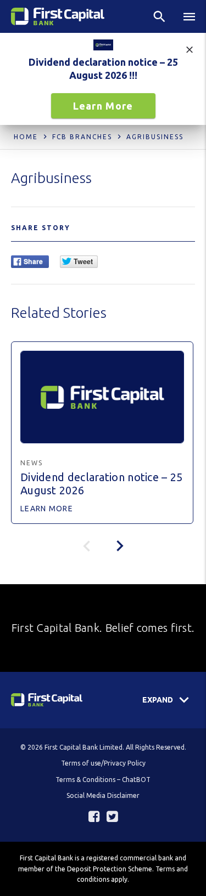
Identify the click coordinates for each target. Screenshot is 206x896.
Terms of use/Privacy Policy (103, 763)
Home (26, 136)
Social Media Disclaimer (103, 795)
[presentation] (119, 546)
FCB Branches (82, 136)
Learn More (103, 105)
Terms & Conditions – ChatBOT (103, 779)
